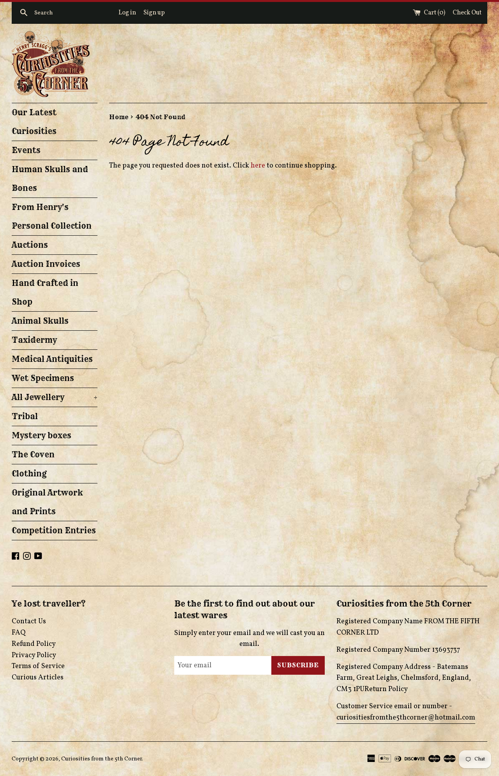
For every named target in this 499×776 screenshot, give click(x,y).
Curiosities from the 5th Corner (101, 759)
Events (26, 150)
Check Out (467, 13)
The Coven (33, 454)
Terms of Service (38, 666)
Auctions (30, 245)
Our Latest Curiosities (34, 122)
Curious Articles (38, 678)
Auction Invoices (46, 264)
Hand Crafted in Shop (45, 292)
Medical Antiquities (52, 359)
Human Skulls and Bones (50, 178)
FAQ (18, 633)
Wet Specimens (43, 378)
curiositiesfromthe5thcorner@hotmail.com (405, 718)
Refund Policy (34, 644)
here (258, 166)
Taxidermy (34, 340)
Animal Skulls (40, 321)
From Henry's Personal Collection (52, 216)
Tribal (25, 416)
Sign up (154, 13)
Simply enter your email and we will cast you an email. (249, 638)
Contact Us (29, 621)
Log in (127, 13)
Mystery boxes (41, 435)
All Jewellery (54, 397)
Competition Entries (54, 530)
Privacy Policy (34, 655)
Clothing (29, 473)
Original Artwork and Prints (47, 502)
